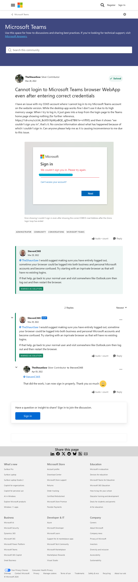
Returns (50, 485)
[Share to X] (63, 453)
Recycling (107, 573)
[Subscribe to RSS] (80, 453)
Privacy (36, 573)
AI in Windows (10, 496)
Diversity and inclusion (99, 549)
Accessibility (95, 555)
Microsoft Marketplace (56, 549)
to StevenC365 (75, 367)
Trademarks (79, 573)
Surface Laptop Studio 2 (13, 480)
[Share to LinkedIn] (52, 453)
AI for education (96, 507)
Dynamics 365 (9, 533)
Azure (49, 522)
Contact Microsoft (22, 573)
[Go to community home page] (20, 5)
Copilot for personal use (14, 491)
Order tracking (53, 491)
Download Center (54, 474)
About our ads (120, 573)
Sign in (28, 416)
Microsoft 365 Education (100, 485)
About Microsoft (96, 528)
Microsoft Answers (16, 36)
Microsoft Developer (55, 528)
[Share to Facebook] (58, 453)
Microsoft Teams (21, 14)
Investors (93, 544)
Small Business (10, 560)
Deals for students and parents (102, 501)
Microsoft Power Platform (14, 544)
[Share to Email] (86, 453)
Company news (96, 533)
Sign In (121, 5)
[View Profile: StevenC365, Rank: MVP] (22, 319)
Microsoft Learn (53, 533)
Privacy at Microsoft (98, 538)
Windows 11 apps (11, 507)
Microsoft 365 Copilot (13, 555)
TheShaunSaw (33, 76)
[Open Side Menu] (13, 5)
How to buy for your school (101, 491)
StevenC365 (34, 251)
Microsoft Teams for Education (102, 480)
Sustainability (95, 560)
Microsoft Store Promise (57, 501)
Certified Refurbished (55, 496)
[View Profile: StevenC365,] (22, 252)
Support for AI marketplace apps (60, 538)
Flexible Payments (54, 507)
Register (111, 5)
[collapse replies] (12, 318)
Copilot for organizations (14, 485)
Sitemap (7, 573)
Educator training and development (104, 496)
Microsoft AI (9, 522)
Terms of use (66, 573)
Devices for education (99, 474)
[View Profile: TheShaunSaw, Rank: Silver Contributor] (19, 78)
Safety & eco (93, 573)
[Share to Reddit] (69, 453)
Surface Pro (8, 469)
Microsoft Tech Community (58, 544)
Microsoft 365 (9, 538)
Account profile (53, 469)
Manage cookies (50, 573)
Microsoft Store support (56, 480)
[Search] (102, 5)
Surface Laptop (10, 474)
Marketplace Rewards (56, 555)
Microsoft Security (11, 528)
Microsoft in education (99, 469)
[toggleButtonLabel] (124, 14)
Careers (93, 522)
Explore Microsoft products (15, 501)
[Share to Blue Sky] (74, 453)
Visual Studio (52, 560)
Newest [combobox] (121, 307)
